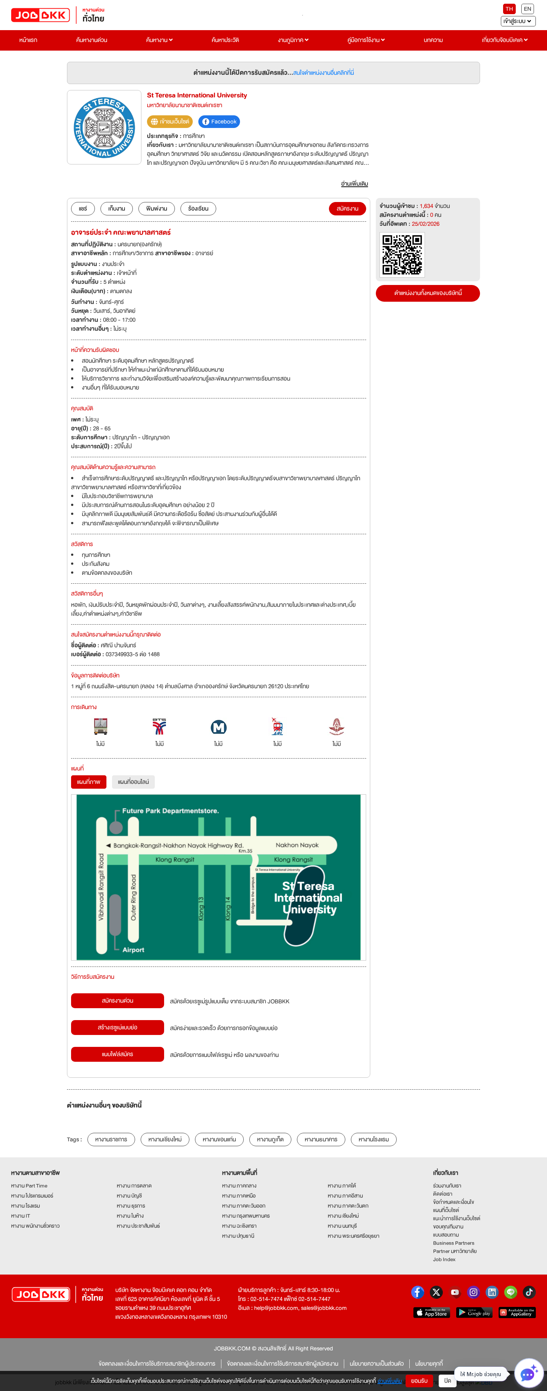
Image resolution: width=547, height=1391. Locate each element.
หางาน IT (20, 1216)
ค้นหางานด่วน (91, 40)
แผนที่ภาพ (88, 782)
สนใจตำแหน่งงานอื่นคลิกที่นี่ (323, 72)
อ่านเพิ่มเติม (390, 1381)
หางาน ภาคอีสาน (345, 1196)
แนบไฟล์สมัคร (117, 1054)
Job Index (444, 1259)
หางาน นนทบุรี (342, 1226)
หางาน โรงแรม (25, 1206)
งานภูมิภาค (291, 40)
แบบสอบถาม (446, 1235)
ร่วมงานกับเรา (447, 1186)
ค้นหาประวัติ (225, 40)
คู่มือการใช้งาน (364, 40)
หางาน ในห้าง (130, 1216)
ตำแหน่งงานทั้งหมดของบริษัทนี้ (428, 293)
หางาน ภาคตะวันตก (348, 1206)
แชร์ (83, 209)
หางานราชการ (111, 1139)
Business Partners (453, 1243)
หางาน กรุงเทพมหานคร (246, 1216)
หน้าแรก (28, 40)
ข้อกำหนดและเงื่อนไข (453, 1202)
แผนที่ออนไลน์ (133, 782)
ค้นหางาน (157, 40)
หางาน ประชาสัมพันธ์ (138, 1226)
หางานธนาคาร (321, 1139)
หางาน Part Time (29, 1186)
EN (527, 9)
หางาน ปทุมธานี (238, 1236)
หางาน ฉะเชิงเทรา (239, 1226)
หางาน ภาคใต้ (342, 1186)
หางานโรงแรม (374, 1139)
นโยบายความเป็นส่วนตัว (377, 1363)
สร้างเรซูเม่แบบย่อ (117, 1027)
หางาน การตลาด (134, 1186)
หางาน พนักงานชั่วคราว (35, 1226)
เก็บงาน (116, 209)
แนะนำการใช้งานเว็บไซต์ (456, 1218)
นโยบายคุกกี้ (429, 1363)
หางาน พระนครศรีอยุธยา (354, 1236)
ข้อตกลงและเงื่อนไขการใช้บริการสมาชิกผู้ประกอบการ (157, 1363)
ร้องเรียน (198, 209)
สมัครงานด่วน (117, 1001)
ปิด (447, 1381)
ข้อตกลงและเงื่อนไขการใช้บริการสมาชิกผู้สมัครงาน (282, 1363)
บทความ (433, 40)
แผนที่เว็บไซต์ (446, 1210)
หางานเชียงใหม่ (165, 1139)
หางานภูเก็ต (270, 1139)
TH (509, 9)
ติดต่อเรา (442, 1194)
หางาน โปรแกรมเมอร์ (32, 1196)
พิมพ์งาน (156, 209)
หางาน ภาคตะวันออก (243, 1206)
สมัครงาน (347, 209)
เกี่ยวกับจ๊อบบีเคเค (503, 40)
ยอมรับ (419, 1381)
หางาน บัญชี (129, 1196)
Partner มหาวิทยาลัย (455, 1251)
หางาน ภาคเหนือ (239, 1196)
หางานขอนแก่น (219, 1139)
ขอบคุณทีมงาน (448, 1226)
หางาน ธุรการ (131, 1206)
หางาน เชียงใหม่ (343, 1216)
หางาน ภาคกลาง (239, 1186)
